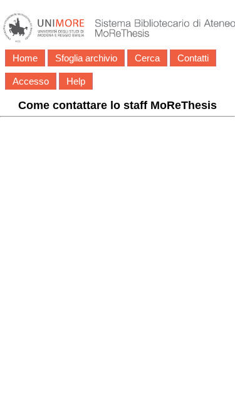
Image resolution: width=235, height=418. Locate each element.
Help (75, 81)
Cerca (147, 58)
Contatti (193, 58)
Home (25, 58)
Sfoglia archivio (86, 58)
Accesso (31, 81)
